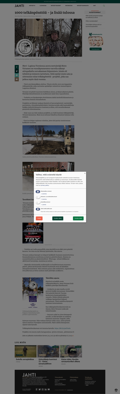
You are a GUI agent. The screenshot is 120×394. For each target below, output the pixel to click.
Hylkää (39, 218)
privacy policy (45, 185)
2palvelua (44, 194)
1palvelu (43, 204)
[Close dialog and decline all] (85, 173)
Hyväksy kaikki (78, 218)
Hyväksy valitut (58, 218)
